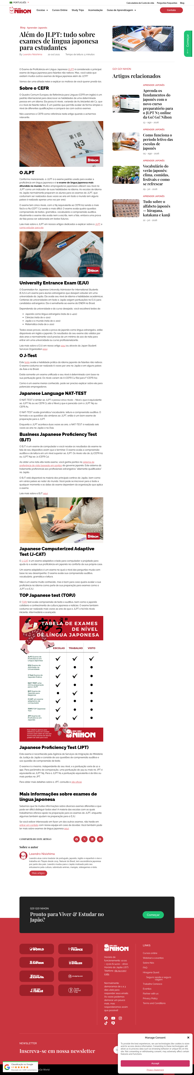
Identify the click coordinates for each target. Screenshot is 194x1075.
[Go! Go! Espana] (36, 976)
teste (27, 362)
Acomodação (95, 10)
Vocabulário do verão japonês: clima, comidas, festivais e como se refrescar (156, 175)
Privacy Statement (155, 1070)
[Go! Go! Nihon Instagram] (120, 1018)
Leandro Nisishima (32, 54)
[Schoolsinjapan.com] (75, 962)
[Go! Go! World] (36, 949)
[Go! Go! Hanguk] (36, 962)
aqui (63, 345)
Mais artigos (38, 873)
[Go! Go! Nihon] (116, 947)
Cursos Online (59, 10)
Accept (155, 1063)
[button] (188, 1037)
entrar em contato (28, 825)
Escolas (41, 10)
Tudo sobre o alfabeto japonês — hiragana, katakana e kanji (156, 208)
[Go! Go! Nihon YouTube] (113, 1018)
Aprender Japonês (37, 27)
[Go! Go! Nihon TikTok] (106, 1023)
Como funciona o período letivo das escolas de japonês (158, 141)
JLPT (71, 69)
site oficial (76, 782)
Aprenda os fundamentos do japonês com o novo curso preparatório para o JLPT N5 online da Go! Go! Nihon (158, 104)
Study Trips (78, 10)
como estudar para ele (31, 227)
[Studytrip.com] (75, 949)
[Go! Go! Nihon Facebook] (106, 1018)
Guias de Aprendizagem (120, 10)
